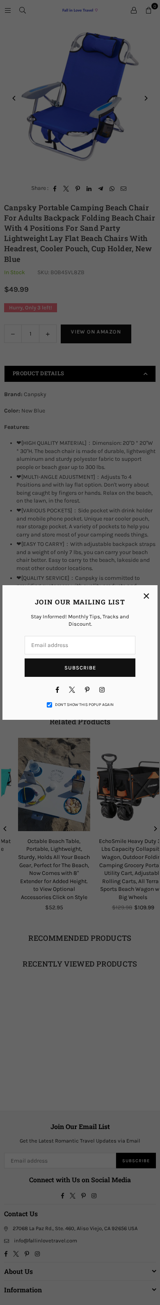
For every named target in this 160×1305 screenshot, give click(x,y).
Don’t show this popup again (84, 704)
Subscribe (80, 668)
